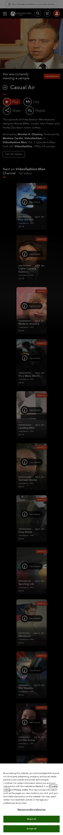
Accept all (31, 828)
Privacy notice (21, 789)
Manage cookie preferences (31, 809)
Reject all (31, 819)
